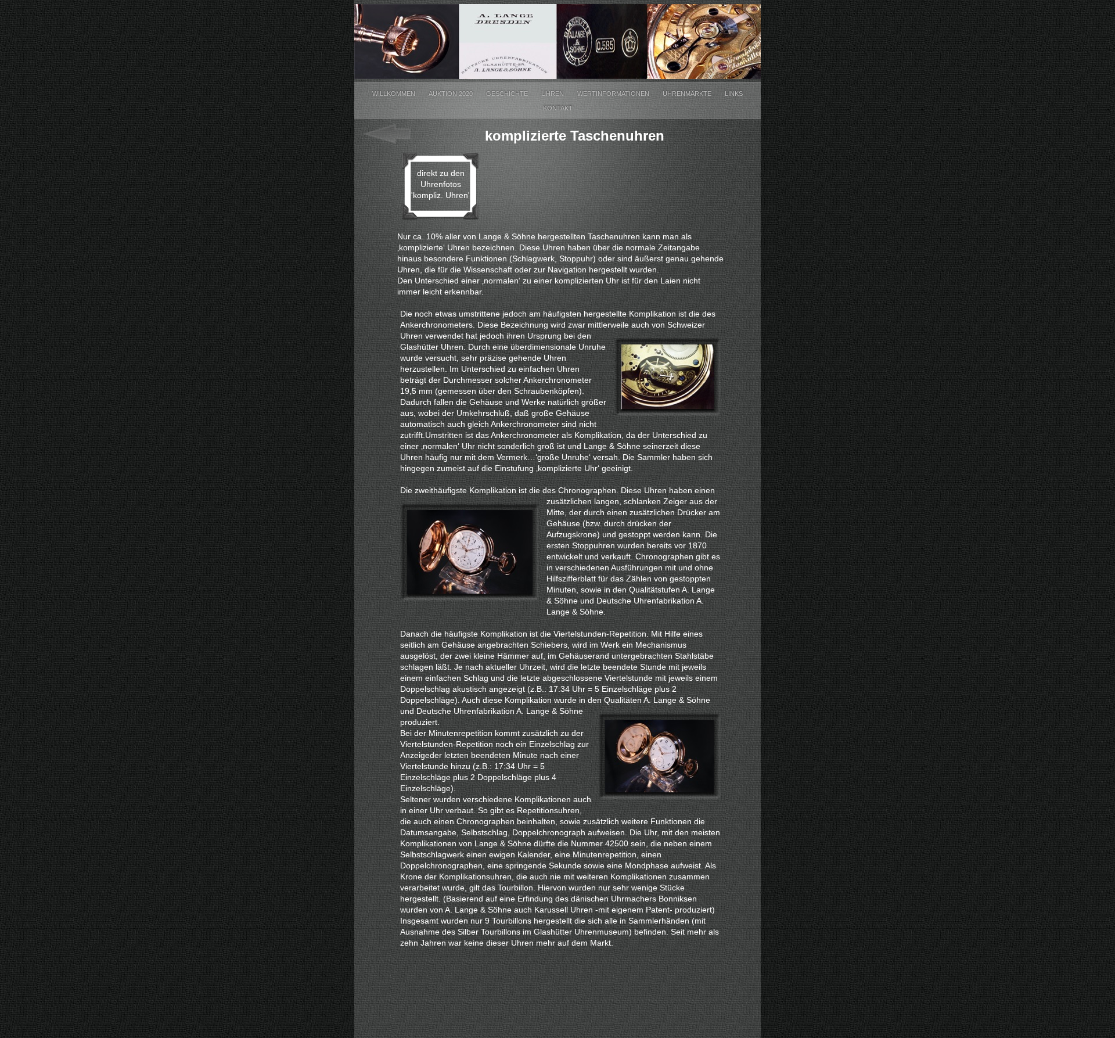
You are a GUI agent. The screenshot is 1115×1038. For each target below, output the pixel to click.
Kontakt (558, 108)
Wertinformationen (614, 93)
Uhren (553, 93)
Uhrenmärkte (688, 93)
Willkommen (394, 93)
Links (734, 93)
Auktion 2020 (451, 93)
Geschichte (508, 93)
